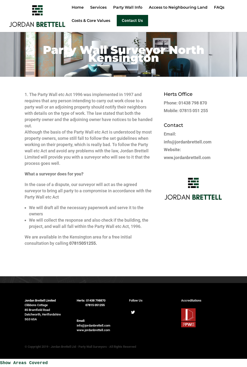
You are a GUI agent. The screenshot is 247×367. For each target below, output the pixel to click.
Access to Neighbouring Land (178, 8)
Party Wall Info (127, 8)
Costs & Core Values (91, 21)
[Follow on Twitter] (133, 312)
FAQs (219, 8)
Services (98, 8)
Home (78, 8)
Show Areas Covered (24, 363)
